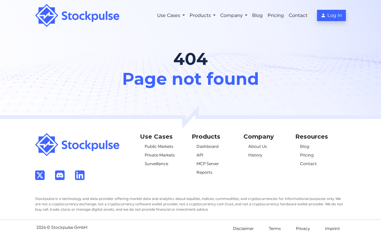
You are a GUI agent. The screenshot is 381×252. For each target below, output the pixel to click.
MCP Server (207, 164)
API (199, 155)
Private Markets (160, 155)
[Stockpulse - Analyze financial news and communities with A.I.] (77, 15)
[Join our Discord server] (60, 175)
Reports (204, 172)
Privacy (303, 229)
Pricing (276, 15)
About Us (257, 147)
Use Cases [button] (169, 15)
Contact (298, 15)
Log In (334, 15)
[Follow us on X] (40, 175)
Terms (275, 229)
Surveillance (156, 164)
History (255, 155)
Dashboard (207, 147)
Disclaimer (243, 229)
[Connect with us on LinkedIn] (80, 175)
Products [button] (201, 15)
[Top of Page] (77, 144)
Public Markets (159, 147)
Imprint (332, 229)
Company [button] (232, 15)
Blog (257, 15)
